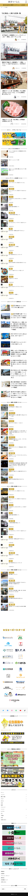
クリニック (3, 807)
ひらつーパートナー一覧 (6, 730)
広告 (2, 817)
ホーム (2, 792)
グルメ (2, 798)
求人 (2, 813)
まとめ (2, 800)
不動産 (2, 815)
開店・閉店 (3, 796)
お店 (2, 803)
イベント (2, 809)
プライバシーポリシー (5, 875)
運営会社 (2, 877)
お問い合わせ (3, 819)
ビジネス (2, 811)
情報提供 (2, 871)
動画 (2, 805)
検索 (25, 889)
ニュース (2, 794)
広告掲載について (4, 879)
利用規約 (2, 873)
